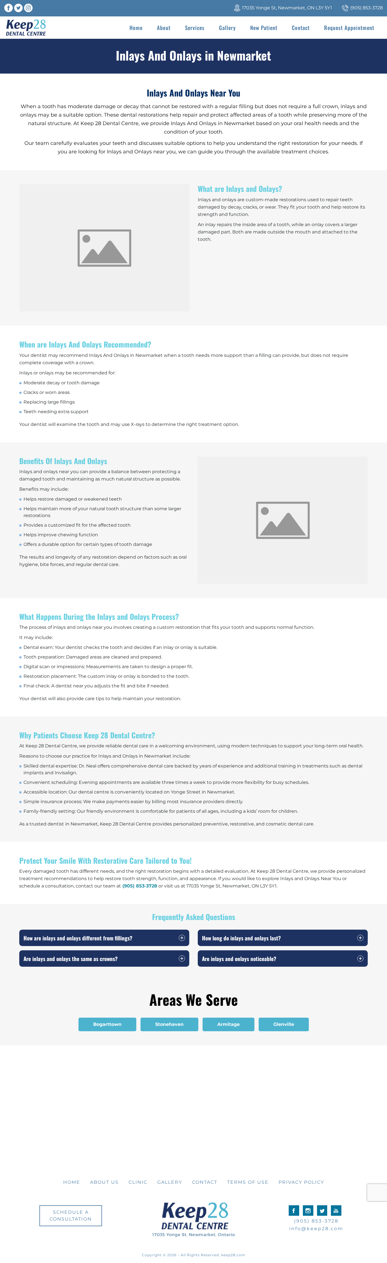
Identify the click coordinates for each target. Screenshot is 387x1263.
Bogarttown (107, 1024)
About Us (104, 1182)
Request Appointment (349, 27)
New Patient (263, 27)
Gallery (227, 27)
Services (195, 27)
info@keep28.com (316, 1228)
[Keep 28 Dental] (26, 27)
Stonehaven (169, 1024)
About (164, 27)
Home (136, 27)
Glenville (283, 1024)
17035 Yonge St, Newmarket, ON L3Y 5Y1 (287, 7)
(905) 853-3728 (366, 7)
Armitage (228, 1024)
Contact (301, 27)
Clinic (138, 1182)
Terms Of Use (248, 1182)
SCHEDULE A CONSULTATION (71, 1216)
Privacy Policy (301, 1182)
